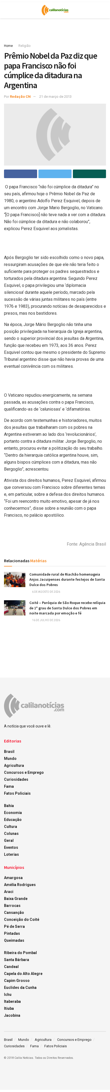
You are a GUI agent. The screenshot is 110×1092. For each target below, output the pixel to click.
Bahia (9, 806)
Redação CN (20, 97)
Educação (13, 819)
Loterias (11, 854)
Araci (8, 892)
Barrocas (12, 905)
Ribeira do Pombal (20, 953)
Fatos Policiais (17, 793)
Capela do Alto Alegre (23, 973)
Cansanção (14, 912)
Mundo (10, 758)
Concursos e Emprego (24, 772)
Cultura (10, 826)
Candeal (11, 967)
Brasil (9, 751)
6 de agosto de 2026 (46, 591)
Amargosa (13, 878)
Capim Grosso (17, 980)
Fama (9, 786)
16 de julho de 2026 (46, 620)
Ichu (7, 994)
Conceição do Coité (21, 919)
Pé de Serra (14, 926)
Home (8, 46)
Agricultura (14, 765)
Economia (13, 812)
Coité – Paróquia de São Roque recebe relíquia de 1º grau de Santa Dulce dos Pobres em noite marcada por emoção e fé (67, 608)
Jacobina (12, 1015)
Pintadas (12, 933)
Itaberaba (12, 1001)
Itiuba (9, 1008)
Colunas (11, 833)
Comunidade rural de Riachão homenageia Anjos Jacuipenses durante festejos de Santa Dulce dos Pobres (67, 579)
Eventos (11, 847)
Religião (24, 46)
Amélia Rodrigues (20, 885)
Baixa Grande (16, 898)
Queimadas (14, 940)
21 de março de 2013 (55, 97)
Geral (9, 840)
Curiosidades (16, 779)
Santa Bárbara (16, 960)
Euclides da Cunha (20, 987)
